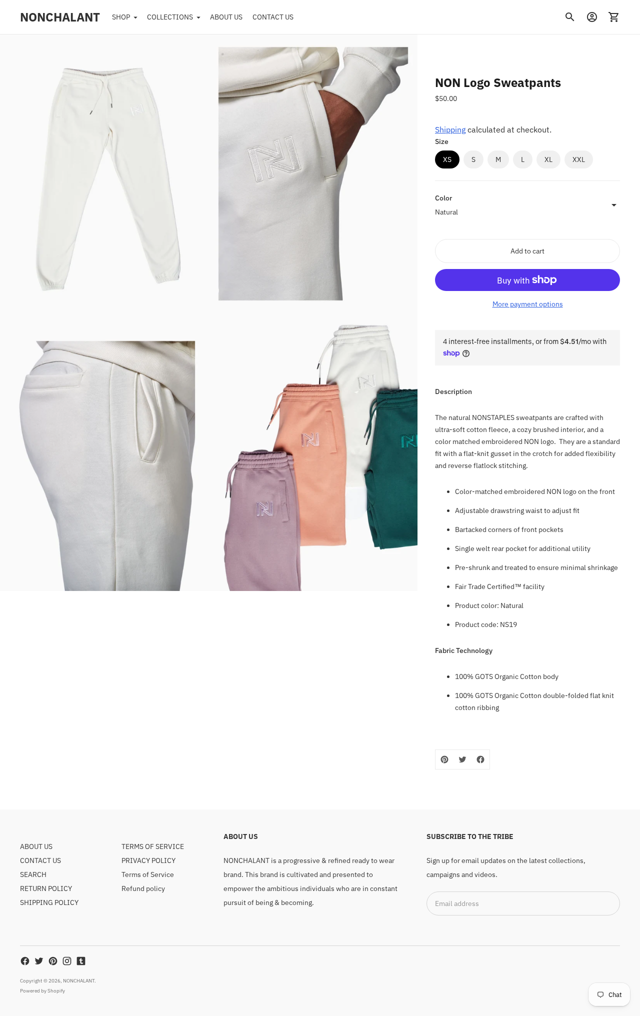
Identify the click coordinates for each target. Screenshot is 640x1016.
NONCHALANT (78, 981)
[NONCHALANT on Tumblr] (81, 961)
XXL (578, 159)
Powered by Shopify (42, 991)
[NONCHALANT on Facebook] (25, 961)
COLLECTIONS (170, 17)
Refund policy (143, 888)
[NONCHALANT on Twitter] (39, 961)
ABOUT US (226, 17)
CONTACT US (273, 17)
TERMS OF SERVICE (153, 846)
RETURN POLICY (46, 888)
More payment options (527, 304)
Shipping (450, 129)
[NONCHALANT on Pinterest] (53, 961)
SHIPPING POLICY (49, 902)
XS (447, 159)
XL (548, 159)
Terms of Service (148, 874)
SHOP (121, 17)
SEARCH (33, 874)
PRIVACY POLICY (149, 860)
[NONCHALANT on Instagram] (67, 961)
